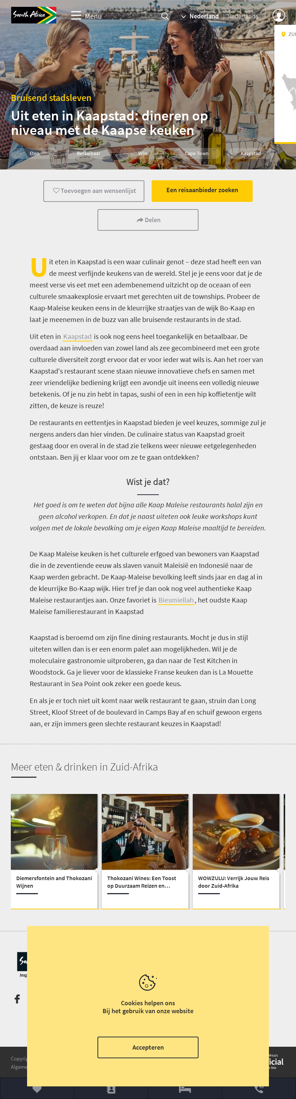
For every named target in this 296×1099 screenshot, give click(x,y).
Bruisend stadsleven (51, 97)
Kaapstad (77, 336)
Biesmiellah (176, 599)
